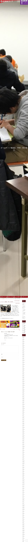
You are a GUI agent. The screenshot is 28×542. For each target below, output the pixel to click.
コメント (2, 344)
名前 (2, 354)
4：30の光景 (23, 312)
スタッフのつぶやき (17, 300)
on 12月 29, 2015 (8, 333)
